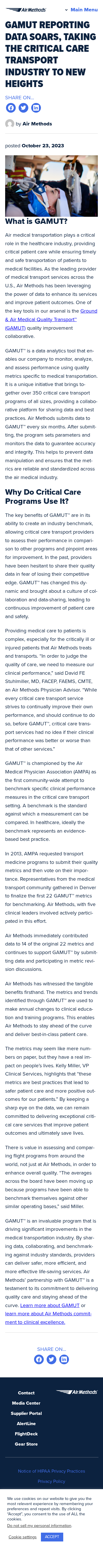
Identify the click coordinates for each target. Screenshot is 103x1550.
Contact (26, 1393)
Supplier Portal (26, 1413)
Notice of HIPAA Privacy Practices (51, 1471)
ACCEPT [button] (52, 1536)
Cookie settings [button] (23, 1537)
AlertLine (26, 1424)
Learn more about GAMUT (50, 1305)
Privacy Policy (51, 1481)
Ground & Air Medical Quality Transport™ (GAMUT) (51, 319)
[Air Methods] (25, 10)
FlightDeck (26, 1434)
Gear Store (26, 1444)
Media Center (26, 1403)
